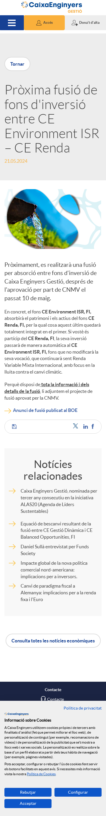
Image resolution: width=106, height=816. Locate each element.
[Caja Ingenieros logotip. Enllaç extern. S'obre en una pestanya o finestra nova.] (16, 714)
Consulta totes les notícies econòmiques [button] (53, 640)
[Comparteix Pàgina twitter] (77, 426)
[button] (44, 22)
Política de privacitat (83, 708)
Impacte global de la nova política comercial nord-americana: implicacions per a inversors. (54, 569)
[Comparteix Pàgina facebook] (92, 426)
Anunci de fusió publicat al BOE (45, 410)
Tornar (17, 64)
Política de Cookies (41, 774)
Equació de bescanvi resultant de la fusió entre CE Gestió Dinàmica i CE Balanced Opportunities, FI (56, 530)
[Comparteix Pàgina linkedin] (86, 426)
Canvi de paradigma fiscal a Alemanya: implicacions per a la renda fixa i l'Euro (58, 592)
